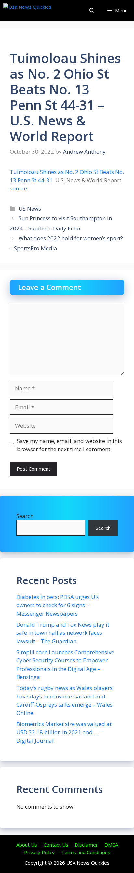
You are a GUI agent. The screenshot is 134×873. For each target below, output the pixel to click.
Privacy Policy (39, 852)
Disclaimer (86, 844)
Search (25, 516)
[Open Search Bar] (92, 10)
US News (30, 208)
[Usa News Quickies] (39, 10)
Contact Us (56, 844)
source (18, 188)
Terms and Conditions (85, 852)
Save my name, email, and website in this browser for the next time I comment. (69, 445)
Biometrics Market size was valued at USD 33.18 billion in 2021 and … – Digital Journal (64, 732)
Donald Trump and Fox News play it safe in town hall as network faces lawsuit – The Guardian (62, 633)
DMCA (111, 844)
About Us (26, 844)
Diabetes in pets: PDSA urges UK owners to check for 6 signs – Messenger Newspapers (57, 605)
